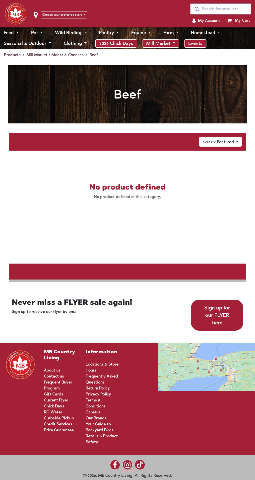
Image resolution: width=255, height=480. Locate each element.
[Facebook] (115, 465)
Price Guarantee (59, 430)
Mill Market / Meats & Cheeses (55, 54)
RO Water (53, 412)
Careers (93, 412)
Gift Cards (53, 394)
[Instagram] (127, 465)
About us (52, 370)
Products (12, 54)
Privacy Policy (98, 394)
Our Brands (96, 418)
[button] (206, 20)
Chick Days (54, 406)
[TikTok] (140, 465)
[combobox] (220, 8)
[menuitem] (11, 32)
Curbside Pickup (59, 418)
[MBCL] (20, 364)
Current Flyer (56, 400)
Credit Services (58, 424)
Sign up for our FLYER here (217, 315)
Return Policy (98, 388)
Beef (93, 54)
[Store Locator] (197, 366)
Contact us (54, 376)
